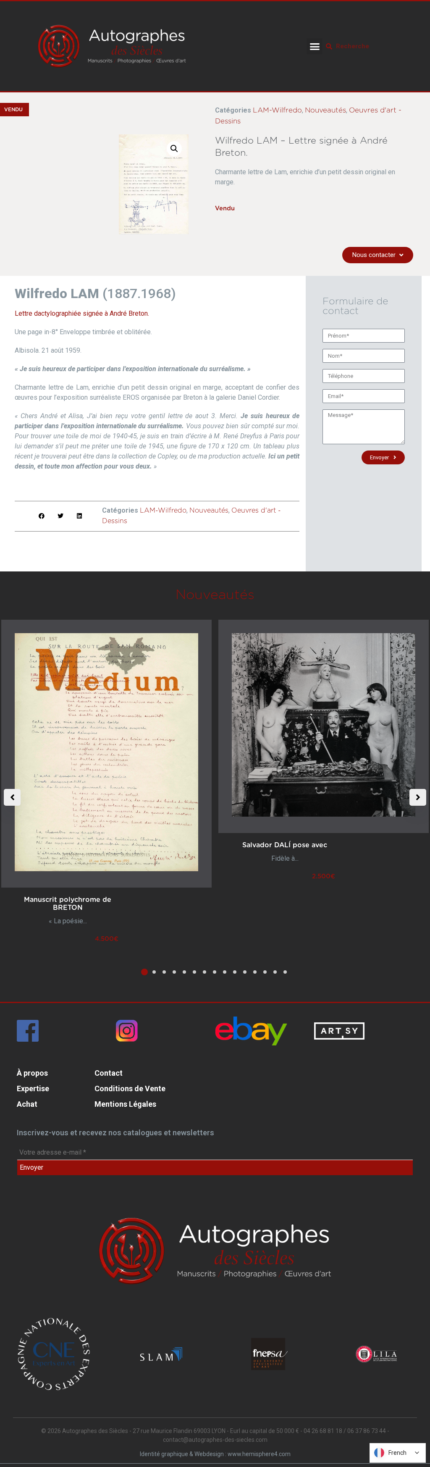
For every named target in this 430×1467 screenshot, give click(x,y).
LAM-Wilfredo (277, 110)
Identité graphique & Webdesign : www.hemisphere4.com (215, 1454)
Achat (27, 1104)
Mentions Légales (125, 1104)
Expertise (33, 1088)
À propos (32, 1073)
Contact (108, 1073)
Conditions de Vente (129, 1088)
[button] (314, 46)
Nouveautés (325, 110)
